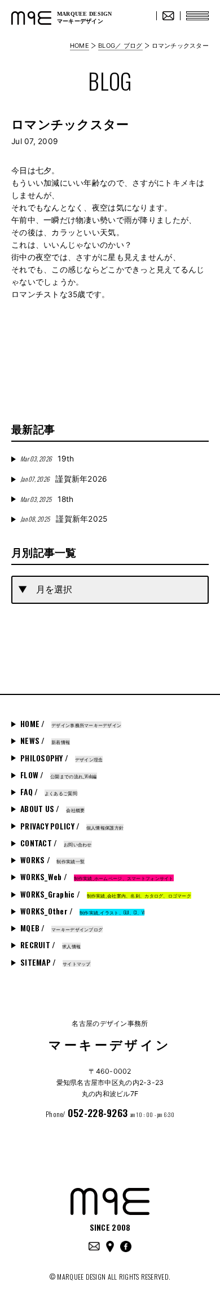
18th (46, 499)
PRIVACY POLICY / (72, 826)
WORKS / (52, 859)
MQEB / (61, 928)
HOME (79, 46)
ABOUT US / (52, 808)
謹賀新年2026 (64, 478)
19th (47, 458)
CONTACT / (56, 843)
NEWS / (45, 740)
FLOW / (58, 775)
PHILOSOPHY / (61, 758)
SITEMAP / (55, 962)
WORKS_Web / (97, 876)
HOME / (70, 723)
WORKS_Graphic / (105, 894)
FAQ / (48, 791)
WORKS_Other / (82, 911)
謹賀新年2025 (64, 518)
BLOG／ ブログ (120, 46)
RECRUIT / (50, 944)
